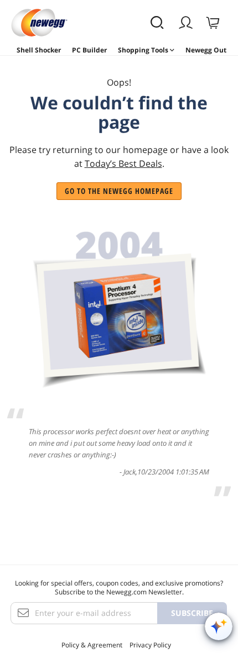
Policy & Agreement (91, 645)
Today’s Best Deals (123, 163)
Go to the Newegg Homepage (119, 191)
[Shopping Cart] (214, 22)
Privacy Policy (150, 645)
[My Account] (187, 22)
